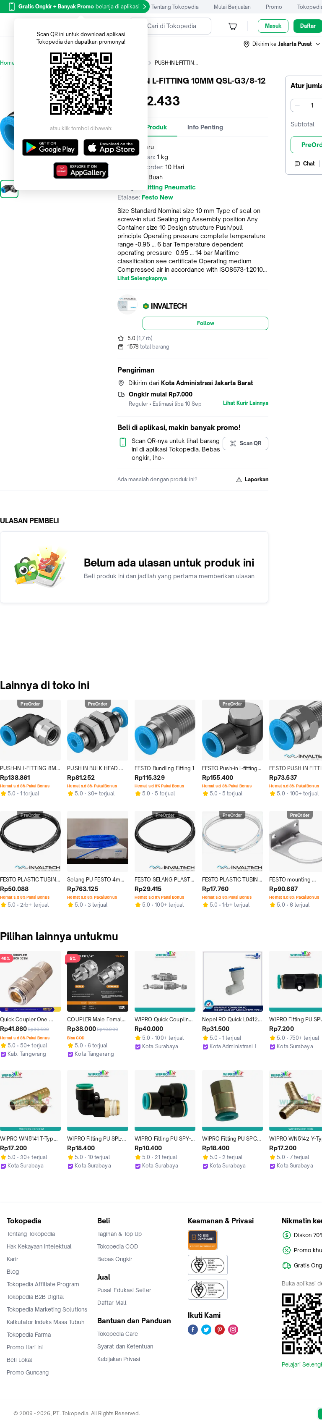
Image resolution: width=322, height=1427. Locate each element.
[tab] (205, 127)
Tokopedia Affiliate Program (43, 1284)
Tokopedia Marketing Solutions (47, 1309)
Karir (12, 1259)
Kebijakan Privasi (118, 1359)
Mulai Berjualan (232, 7)
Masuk (273, 26)
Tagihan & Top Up (119, 1233)
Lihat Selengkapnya (142, 278)
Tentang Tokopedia (175, 7)
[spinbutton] (312, 105)
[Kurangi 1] (297, 105)
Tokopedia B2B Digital (35, 1296)
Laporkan (256, 479)
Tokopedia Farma (29, 1334)
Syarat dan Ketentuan (125, 1346)
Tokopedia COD (117, 1246)
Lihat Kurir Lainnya (245, 403)
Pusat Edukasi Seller (124, 1290)
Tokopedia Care (117, 1333)
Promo (274, 7)
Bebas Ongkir (114, 1259)
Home (7, 63)
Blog (13, 1271)
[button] (282, 44)
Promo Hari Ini (25, 1347)
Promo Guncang (28, 1372)
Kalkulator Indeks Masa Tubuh (46, 1322)
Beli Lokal (19, 1359)
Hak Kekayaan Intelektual (39, 1246)
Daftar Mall (112, 1302)
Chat (309, 163)
